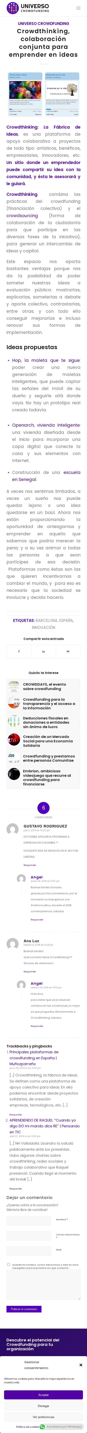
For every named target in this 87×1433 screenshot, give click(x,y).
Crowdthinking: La (30, 127)
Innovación (43, 627)
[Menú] (78, 8)
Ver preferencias (43, 1417)
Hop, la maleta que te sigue (46, 360)
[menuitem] (78, 8)
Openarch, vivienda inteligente (46, 425)
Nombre (62, 1219)
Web (59, 1249)
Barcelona (46, 620)
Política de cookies (27, 1427)
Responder (30, 865)
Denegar (43, 1406)
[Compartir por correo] (68, 651)
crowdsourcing (22, 216)
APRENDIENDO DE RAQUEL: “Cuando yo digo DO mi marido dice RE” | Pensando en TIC (45, 1126)
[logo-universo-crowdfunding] (36, 8)
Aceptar (43, 1395)
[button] (81, 1365)
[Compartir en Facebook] (19, 651)
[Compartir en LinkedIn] (43, 651)
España (66, 620)
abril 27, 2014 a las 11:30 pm (25, 1136)
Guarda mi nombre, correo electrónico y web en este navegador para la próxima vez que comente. (45, 1266)
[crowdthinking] (43, 95)
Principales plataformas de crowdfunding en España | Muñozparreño (34, 1057)
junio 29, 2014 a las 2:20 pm (25, 1068)
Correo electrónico (68, 1236)
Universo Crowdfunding (43, 23)
